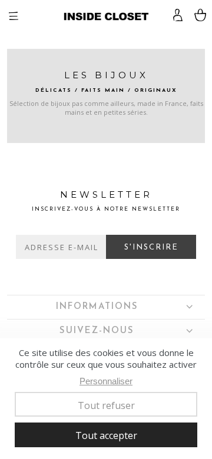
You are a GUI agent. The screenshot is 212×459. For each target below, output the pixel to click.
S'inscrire (151, 247)
